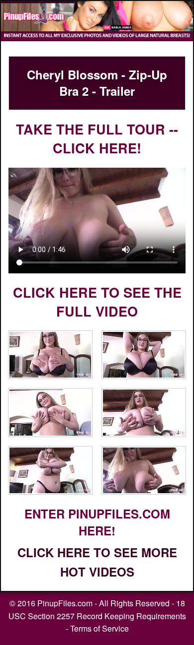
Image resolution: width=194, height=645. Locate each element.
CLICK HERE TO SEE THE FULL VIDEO (97, 302)
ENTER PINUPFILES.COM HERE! (97, 522)
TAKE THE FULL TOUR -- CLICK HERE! (97, 138)
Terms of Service (99, 628)
